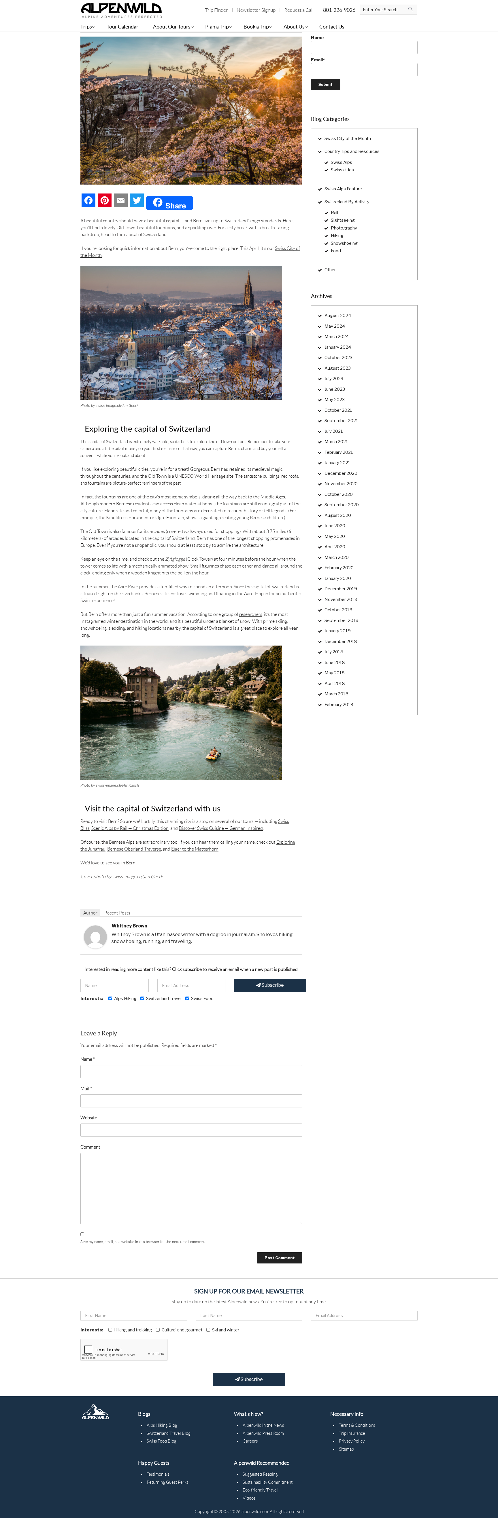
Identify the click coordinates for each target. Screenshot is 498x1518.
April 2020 (335, 546)
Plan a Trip (217, 27)
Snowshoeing (344, 243)
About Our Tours (171, 27)
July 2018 (334, 651)
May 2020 (335, 536)
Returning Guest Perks (167, 1482)
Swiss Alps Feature (343, 188)
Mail (86, 1088)
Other (330, 269)
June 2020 (335, 525)
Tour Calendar (122, 27)
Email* (318, 59)
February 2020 (339, 567)
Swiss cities (342, 169)
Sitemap (346, 1449)
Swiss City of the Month (348, 138)
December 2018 (341, 641)
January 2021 (337, 462)
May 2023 (335, 399)
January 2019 (338, 630)
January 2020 (338, 578)
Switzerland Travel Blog (168, 1433)
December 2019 (341, 588)
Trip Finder (216, 10)
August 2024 (338, 315)
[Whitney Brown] (95, 936)
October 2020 (339, 494)
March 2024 (337, 336)
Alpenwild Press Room (263, 1433)
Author (90, 912)
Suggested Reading (260, 1474)
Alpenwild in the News (263, 1425)
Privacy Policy (352, 1441)
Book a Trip (256, 27)
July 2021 (334, 431)
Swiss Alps (341, 162)
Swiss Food (202, 998)
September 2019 (342, 620)
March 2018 (336, 694)
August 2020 (338, 515)
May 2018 (335, 672)
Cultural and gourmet (182, 1330)
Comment (90, 1147)
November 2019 (341, 599)
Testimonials (158, 1474)
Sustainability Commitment (268, 1482)
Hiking (337, 235)
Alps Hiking (125, 998)
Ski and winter (225, 1330)
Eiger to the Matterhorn (194, 849)
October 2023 (338, 357)
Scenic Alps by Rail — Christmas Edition (130, 828)
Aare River (128, 586)
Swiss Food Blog (161, 1441)
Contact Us (331, 27)
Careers (250, 1441)
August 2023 (338, 368)
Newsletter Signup (256, 10)
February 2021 (339, 452)
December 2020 (341, 473)
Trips (86, 27)
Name (87, 1059)
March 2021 (336, 441)
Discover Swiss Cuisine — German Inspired (221, 828)
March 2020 (337, 557)
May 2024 (335, 326)
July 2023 (334, 378)
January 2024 (338, 347)
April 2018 (335, 683)
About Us (294, 27)
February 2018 (339, 704)
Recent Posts (117, 912)
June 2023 (335, 389)
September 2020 (342, 504)
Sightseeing (343, 220)
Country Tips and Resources (352, 151)
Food (336, 250)
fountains (111, 496)
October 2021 (338, 410)
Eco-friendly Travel (260, 1490)
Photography (344, 228)
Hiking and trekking (133, 1330)
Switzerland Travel (164, 998)
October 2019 (338, 609)
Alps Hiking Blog (162, 1425)
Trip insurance (352, 1433)
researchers (250, 614)
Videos (249, 1498)
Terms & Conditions (357, 1425)
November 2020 (341, 483)
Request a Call (299, 10)
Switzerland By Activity (347, 201)
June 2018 (335, 662)
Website (88, 1117)
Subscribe (272, 985)
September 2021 (341, 420)
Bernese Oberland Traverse (134, 849)
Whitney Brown (129, 926)
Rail (334, 212)
